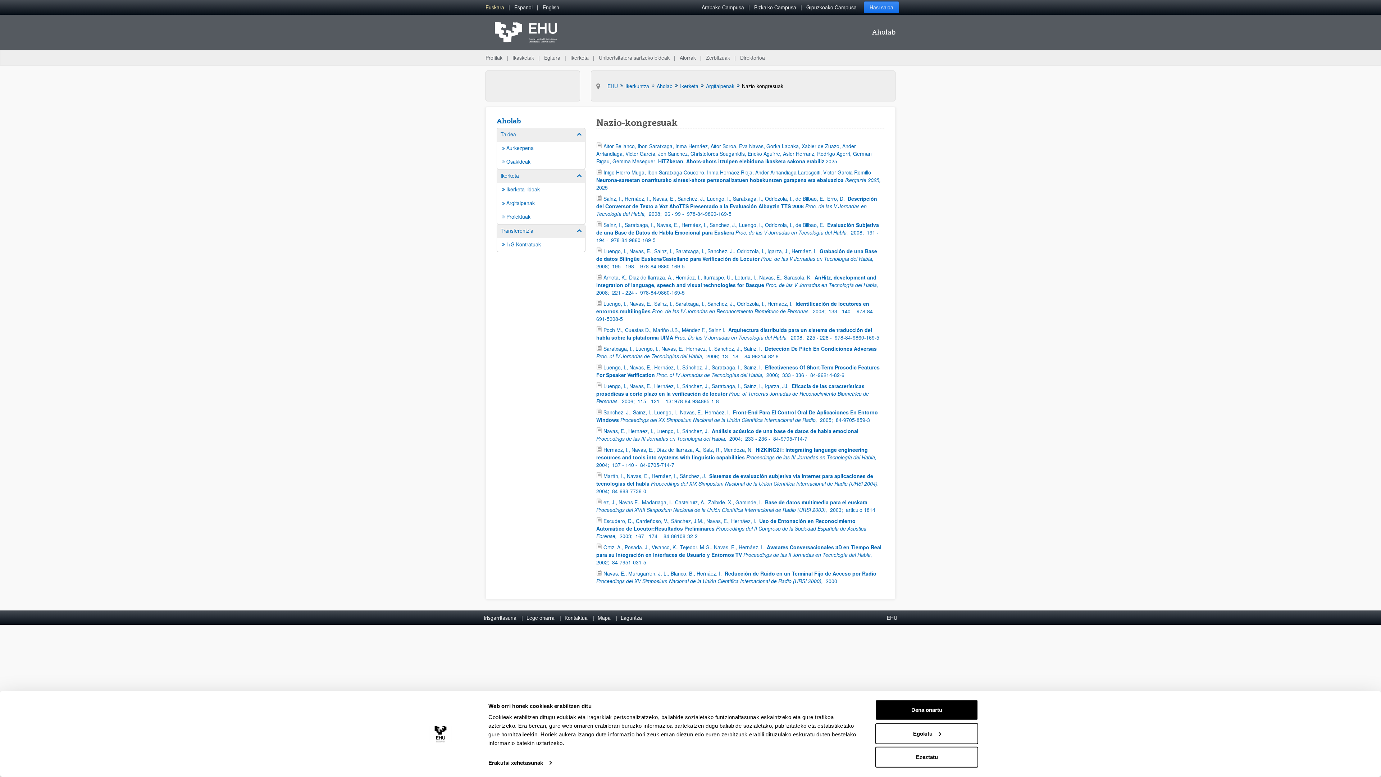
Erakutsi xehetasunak (515, 763)
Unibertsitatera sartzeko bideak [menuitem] (634, 57)
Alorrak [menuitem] (688, 57)
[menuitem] (495, 7)
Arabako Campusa (723, 7)
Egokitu (923, 733)
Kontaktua (576, 617)
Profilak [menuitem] (494, 57)
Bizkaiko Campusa (775, 7)
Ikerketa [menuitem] (579, 57)
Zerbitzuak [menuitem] (718, 57)
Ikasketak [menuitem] (523, 57)
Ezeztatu (927, 757)
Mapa (604, 617)
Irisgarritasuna (500, 617)
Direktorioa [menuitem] (752, 57)
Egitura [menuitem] (552, 57)
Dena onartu (926, 710)
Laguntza (631, 617)
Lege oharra (541, 617)
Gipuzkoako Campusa (831, 7)
